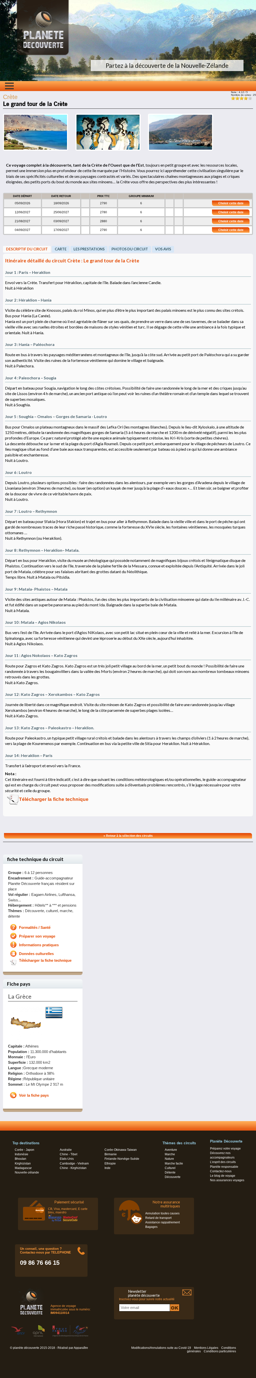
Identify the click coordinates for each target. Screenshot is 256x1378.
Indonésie (21, 1154)
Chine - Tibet (68, 1154)
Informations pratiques (39, 945)
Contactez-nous (221, 1171)
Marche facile (174, 1163)
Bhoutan (20, 1159)
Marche (170, 1154)
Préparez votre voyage (225, 1148)
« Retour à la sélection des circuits (128, 836)
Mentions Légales (206, 1348)
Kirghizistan (23, 1163)
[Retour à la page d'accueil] (43, 55)
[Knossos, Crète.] (108, 149)
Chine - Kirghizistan (73, 1168)
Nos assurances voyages (227, 1180)
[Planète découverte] (31, 1302)
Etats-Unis (67, 1159)
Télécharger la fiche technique (53, 799)
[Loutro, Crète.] (180, 149)
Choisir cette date (231, 203)
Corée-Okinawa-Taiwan (120, 1150)
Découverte (172, 1177)
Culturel (170, 1168)
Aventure (171, 1150)
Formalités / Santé (34, 928)
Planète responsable (224, 1166)
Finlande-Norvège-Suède (121, 1159)
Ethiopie (110, 1163)
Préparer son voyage (37, 936)
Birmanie (110, 1154)
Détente (170, 1172)
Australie (66, 1150)
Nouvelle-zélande (27, 1172)
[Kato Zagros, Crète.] (35, 149)
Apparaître (81, 1348)
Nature (169, 1159)
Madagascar (23, 1168)
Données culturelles (36, 954)
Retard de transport (158, 1218)
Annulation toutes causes (162, 1213)
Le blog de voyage (222, 1175)
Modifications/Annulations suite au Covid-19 (161, 1348)
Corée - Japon (24, 1150)
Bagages (151, 1227)
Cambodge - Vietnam (74, 1163)
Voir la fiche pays (34, 1095)
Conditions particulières (220, 1351)
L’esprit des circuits (223, 1162)
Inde (107, 1168)
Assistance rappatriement (162, 1222)
